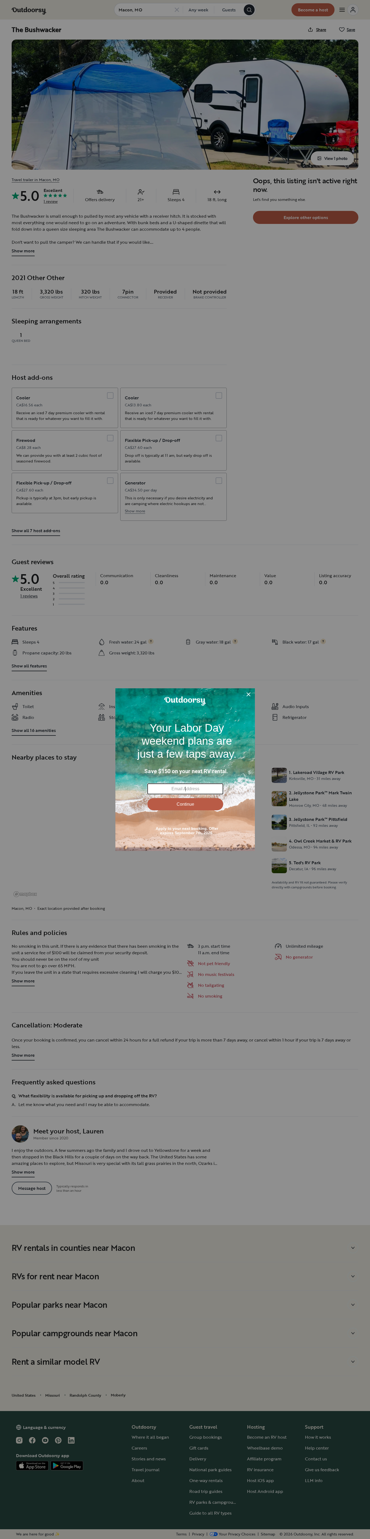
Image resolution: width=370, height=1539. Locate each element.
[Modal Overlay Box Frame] (185, 769)
